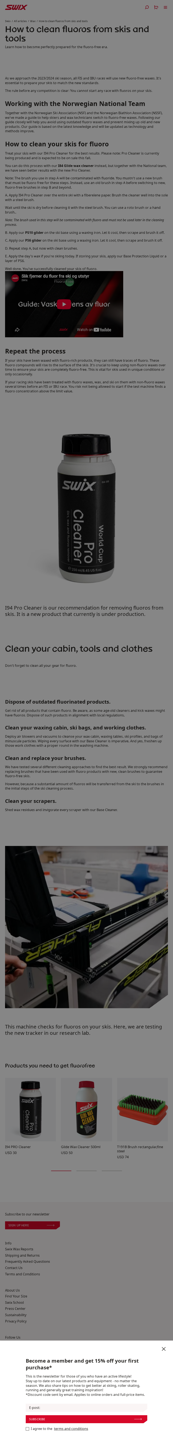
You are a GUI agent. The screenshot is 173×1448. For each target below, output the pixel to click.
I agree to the (59, 1429)
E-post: (34, 1408)
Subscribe (37, 1419)
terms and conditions (71, 1429)
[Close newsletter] (163, 1349)
